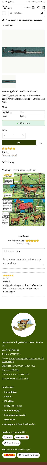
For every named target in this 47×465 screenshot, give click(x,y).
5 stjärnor (13, 251)
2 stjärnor (6, 251)
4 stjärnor (11, 251)
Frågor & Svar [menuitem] (10, 392)
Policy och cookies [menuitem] (13, 405)
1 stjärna (4, 251)
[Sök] (42, 13)
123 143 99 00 (22, 378)
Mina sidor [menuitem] (9, 419)
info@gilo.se (9, 2)
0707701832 (15, 354)
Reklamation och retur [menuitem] (15, 415)
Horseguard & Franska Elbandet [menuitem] (19, 424)
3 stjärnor (9, 251)
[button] (4, 13)
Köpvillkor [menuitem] (9, 401)
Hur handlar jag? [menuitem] (12, 410)
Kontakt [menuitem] (8, 396)
